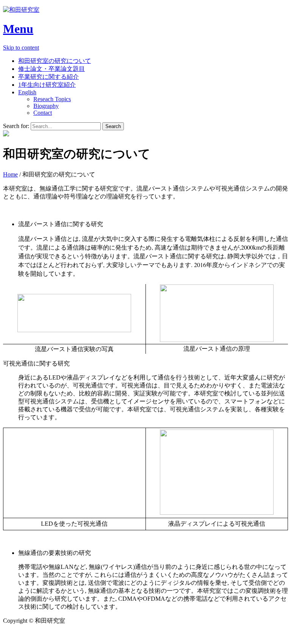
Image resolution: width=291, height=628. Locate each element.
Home (10, 174)
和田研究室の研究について (54, 61)
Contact (42, 112)
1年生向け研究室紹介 (47, 84)
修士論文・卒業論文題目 (51, 69)
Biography (46, 106)
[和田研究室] (145, 10)
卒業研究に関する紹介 (48, 76)
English (27, 92)
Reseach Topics (52, 99)
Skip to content (21, 47)
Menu (18, 29)
